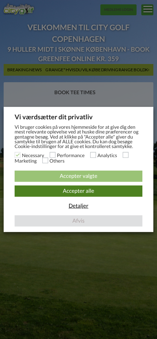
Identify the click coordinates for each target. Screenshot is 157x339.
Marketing (26, 161)
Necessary (33, 155)
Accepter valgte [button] (78, 176)
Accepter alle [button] (78, 191)
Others (57, 161)
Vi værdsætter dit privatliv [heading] (54, 117)
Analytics (107, 155)
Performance (71, 155)
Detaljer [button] (78, 206)
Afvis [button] (78, 221)
